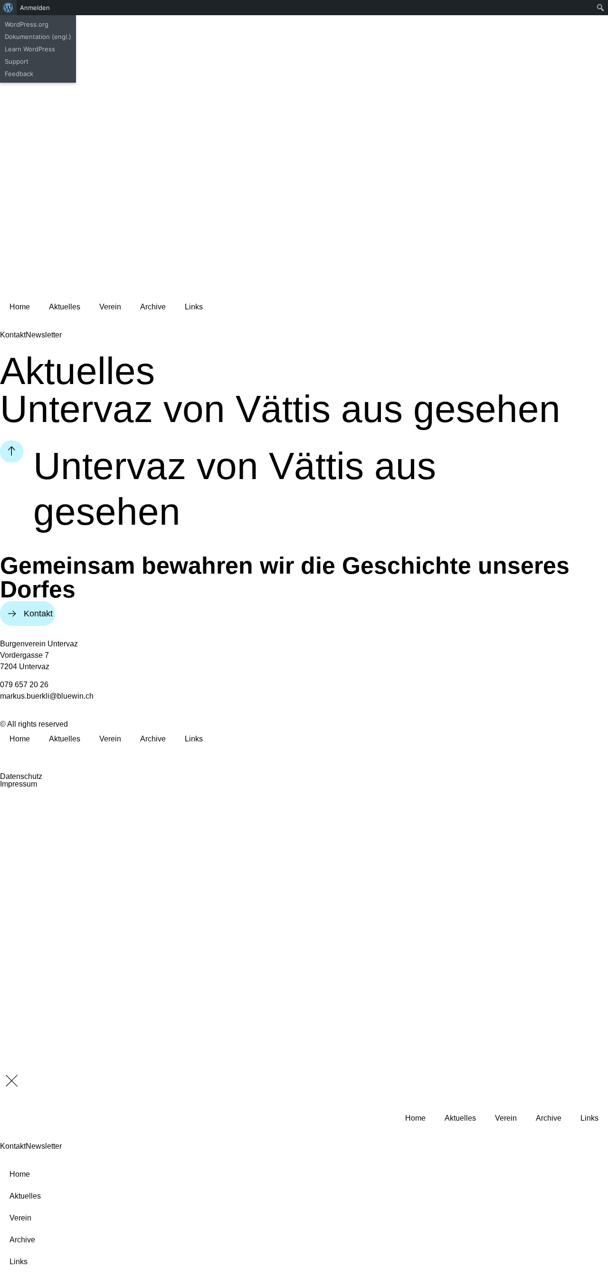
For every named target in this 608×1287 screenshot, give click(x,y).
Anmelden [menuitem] (35, 7)
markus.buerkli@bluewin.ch (47, 696)
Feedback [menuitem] (19, 73)
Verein (110, 307)
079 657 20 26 (24, 685)
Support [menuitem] (16, 61)
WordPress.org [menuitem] (26, 24)
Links (194, 307)
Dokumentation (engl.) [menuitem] (38, 36)
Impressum (18, 784)
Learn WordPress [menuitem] (30, 49)
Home (20, 307)
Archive (153, 307)
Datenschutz (21, 776)
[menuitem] (8, 7)
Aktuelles (64, 307)
